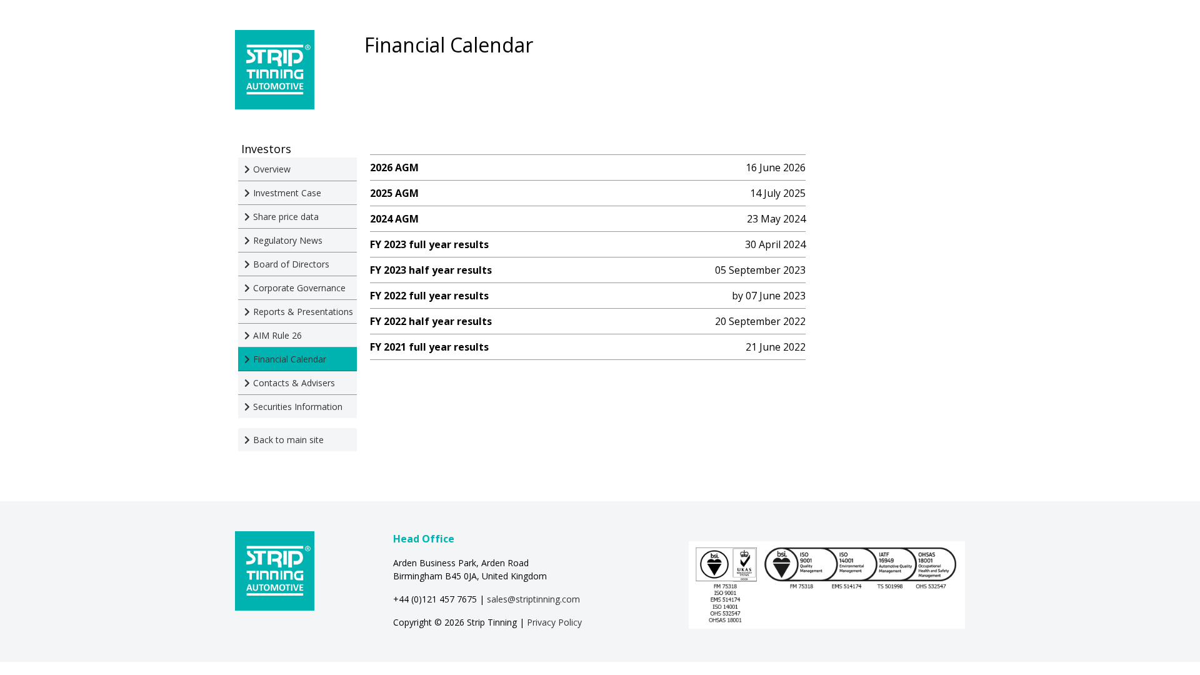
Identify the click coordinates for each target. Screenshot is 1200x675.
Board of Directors (291, 264)
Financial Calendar (289, 359)
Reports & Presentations (303, 312)
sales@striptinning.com (533, 599)
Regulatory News (287, 240)
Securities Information (297, 406)
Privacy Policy (554, 622)
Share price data (286, 216)
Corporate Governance (299, 288)
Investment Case (287, 193)
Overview (272, 169)
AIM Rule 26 (277, 335)
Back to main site (288, 440)
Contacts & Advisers (294, 383)
